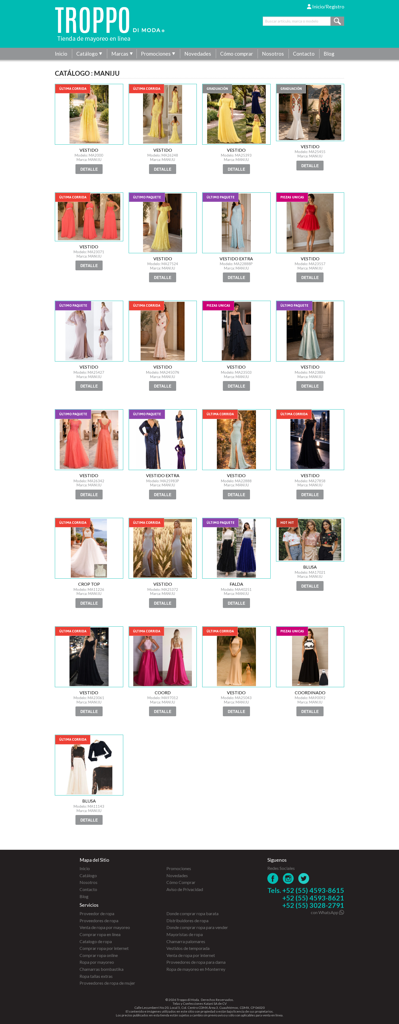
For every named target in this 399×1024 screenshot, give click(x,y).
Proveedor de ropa (97, 913)
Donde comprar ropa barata (192, 913)
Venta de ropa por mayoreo (105, 927)
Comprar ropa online (99, 955)
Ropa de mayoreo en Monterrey (195, 969)
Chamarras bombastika (101, 969)
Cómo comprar (236, 53)
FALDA (236, 548)
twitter (303, 878)
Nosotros (273, 53)
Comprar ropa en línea (100, 934)
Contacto (304, 53)
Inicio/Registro (327, 6)
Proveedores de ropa (99, 920)
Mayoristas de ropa (184, 934)
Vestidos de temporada (188, 948)
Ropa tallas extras (96, 976)
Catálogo (87, 53)
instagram (288, 878)
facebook (272, 878)
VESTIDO (89, 114)
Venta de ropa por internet (190, 955)
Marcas (119, 53)
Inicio (61, 53)
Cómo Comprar (180, 882)
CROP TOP (89, 548)
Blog (329, 53)
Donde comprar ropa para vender (197, 927)
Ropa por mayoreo (97, 962)
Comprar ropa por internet (104, 948)
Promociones (156, 53)
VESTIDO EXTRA (236, 223)
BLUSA (310, 539)
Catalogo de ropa (96, 941)
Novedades (197, 53)
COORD (163, 657)
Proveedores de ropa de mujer (107, 982)
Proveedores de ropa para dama (196, 962)
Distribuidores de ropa (187, 920)
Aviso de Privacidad (184, 889)
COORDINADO (310, 657)
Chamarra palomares (185, 941)
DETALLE (89, 169)
